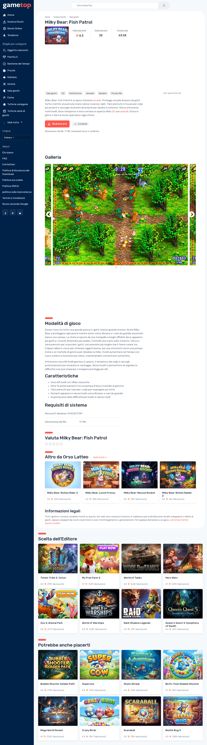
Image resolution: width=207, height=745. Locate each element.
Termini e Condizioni (13, 198)
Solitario (12, 77)
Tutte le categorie (17, 104)
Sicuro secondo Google (15, 204)
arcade (97, 100)
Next (191, 214)
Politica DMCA (10, 186)
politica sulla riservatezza (17, 192)
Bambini (103, 93)
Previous (49, 214)
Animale (90, 93)
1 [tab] (116, 267)
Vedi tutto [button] (12, 122)
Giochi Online (14, 28)
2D (63, 93)
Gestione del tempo (18, 63)
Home (10, 15)
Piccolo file (116, 93)
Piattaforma (75, 93)
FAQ (4, 158)
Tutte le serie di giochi (13, 113)
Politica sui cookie (12, 180)
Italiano (8, 137)
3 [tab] (124, 267)
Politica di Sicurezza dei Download (15, 172)
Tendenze (12, 35)
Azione (11, 84)
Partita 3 (12, 56)
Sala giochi (13, 90)
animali (124, 111)
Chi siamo (7, 152)
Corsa (10, 97)
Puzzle (11, 70)
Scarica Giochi (15, 21)
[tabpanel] (120, 214)
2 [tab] (120, 267)
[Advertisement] (120, 67)
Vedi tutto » (100, 457)
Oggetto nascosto (17, 50)
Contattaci (8, 164)
